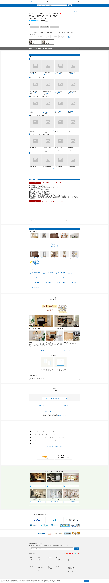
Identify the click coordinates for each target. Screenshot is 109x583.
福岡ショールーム (50, 568)
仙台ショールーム (50, 560)
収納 (34, 26)
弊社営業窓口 (60, 415)
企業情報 (31, 559)
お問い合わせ (57, 566)
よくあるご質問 (58, 559)
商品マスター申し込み (70, 571)
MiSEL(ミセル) (54, 26)
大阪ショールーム (50, 565)
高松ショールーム (50, 567)
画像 (68, 559)
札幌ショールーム (50, 559)
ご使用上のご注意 (41, 405)
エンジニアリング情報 (40, 565)
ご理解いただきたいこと (67, 405)
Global (32, 566)
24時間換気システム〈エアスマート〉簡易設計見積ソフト (72, 568)
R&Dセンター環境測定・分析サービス (72, 570)
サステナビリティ (32, 560)
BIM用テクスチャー (70, 561)
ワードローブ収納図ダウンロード (41, 350)
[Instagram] (67, 554)
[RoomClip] (78, 554)
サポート (57, 557)
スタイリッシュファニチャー (44, 27)
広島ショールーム (50, 566)
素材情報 (39, 559)
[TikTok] (75, 554)
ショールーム (50, 557)
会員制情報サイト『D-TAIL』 (41, 572)
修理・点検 (57, 565)
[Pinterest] (72, 554)
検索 (70, 5)
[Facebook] (64, 554)
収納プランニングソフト (67, 350)
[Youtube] (70, 554)
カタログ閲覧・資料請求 (59, 560)
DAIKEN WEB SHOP (40, 567)
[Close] (108, 581)
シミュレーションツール (71, 567)
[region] (54, 581)
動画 (68, 566)
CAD (68, 560)
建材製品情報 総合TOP (40, 560)
